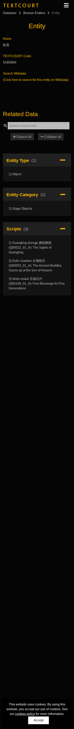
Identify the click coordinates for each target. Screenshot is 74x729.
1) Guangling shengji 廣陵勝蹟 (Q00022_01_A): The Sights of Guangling (30, 247)
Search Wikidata (14, 73)
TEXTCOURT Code (17, 56)
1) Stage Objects (20, 208)
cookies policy (25, 714)
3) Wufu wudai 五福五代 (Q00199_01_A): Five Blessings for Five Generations (37, 283)
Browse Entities (34, 13)
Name (7, 38)
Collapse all (52, 136)
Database (10, 13)
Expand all (24, 136)
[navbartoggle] (66, 5)
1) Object (15, 174)
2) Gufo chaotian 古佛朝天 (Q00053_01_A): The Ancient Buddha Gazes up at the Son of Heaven (35, 265)
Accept (38, 720)
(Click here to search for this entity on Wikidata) (35, 79)
